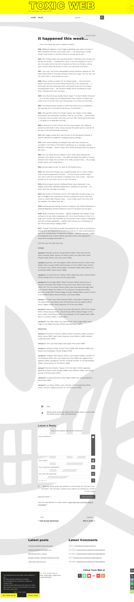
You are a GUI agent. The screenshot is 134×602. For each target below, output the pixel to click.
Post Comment (87, 497)
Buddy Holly (60, 412)
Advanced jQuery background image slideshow (91, 550)
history (82, 412)
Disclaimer (40, 575)
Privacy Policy (48, 575)
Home (33, 17)
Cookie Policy (57, 575)
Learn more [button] (13, 589)
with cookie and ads (9, 595)
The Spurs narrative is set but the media (40, 546)
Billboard (49, 412)
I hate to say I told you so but (37, 561)
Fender (72, 412)
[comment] (93, 445)
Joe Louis (87, 412)
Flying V (77, 412)
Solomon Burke (59, 414)
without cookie (33, 595)
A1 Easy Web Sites (45, 577)
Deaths (67, 412)
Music (48, 406)
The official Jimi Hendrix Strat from (85, 546)
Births (54, 412)
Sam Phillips (50, 414)
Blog (40, 17)
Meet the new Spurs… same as (37, 554)
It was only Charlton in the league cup (39, 550)
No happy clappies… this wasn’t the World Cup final (43, 557)
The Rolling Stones (70, 414)
